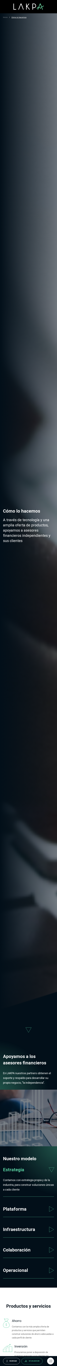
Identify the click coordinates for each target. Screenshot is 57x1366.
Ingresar (13, 1361)
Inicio (5, 17)
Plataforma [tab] (14, 1209)
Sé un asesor (34, 1361)
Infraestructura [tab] (19, 1229)
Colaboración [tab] (17, 1250)
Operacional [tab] (15, 1270)
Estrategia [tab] (13, 1169)
